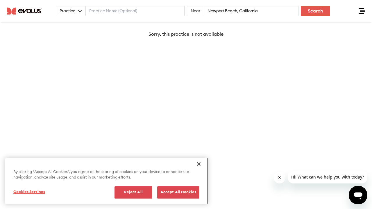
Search (315, 11)
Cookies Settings (29, 192)
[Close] (198, 164)
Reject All (133, 192)
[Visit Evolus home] (26, 11)
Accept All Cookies (178, 192)
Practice (67, 11)
